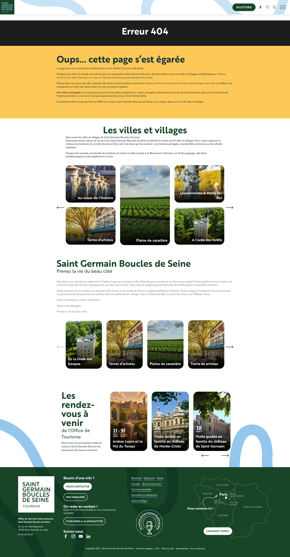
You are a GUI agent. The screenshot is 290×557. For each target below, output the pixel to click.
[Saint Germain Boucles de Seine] (7, 7)
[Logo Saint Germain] (36, 494)
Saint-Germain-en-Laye (85, 77)
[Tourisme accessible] (260, 7)
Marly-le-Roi (64, 77)
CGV (157, 548)
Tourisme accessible (141, 489)
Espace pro (149, 478)
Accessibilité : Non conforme (190, 548)
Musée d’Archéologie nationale (197, 83)
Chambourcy (119, 77)
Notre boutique (139, 500)
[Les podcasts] (149, 523)
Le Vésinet (105, 77)
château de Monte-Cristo (158, 83)
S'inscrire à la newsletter (84, 521)
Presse (160, 478)
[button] (274, 7)
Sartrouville (145, 77)
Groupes (135, 483)
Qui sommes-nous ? (152, 483)
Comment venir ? (218, 531)
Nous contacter (77, 486)
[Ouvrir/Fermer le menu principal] (285, 7)
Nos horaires (75, 497)
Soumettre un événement (144, 494)
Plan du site (168, 548)
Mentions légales (144, 548)
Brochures (136, 478)
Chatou (221, 74)
